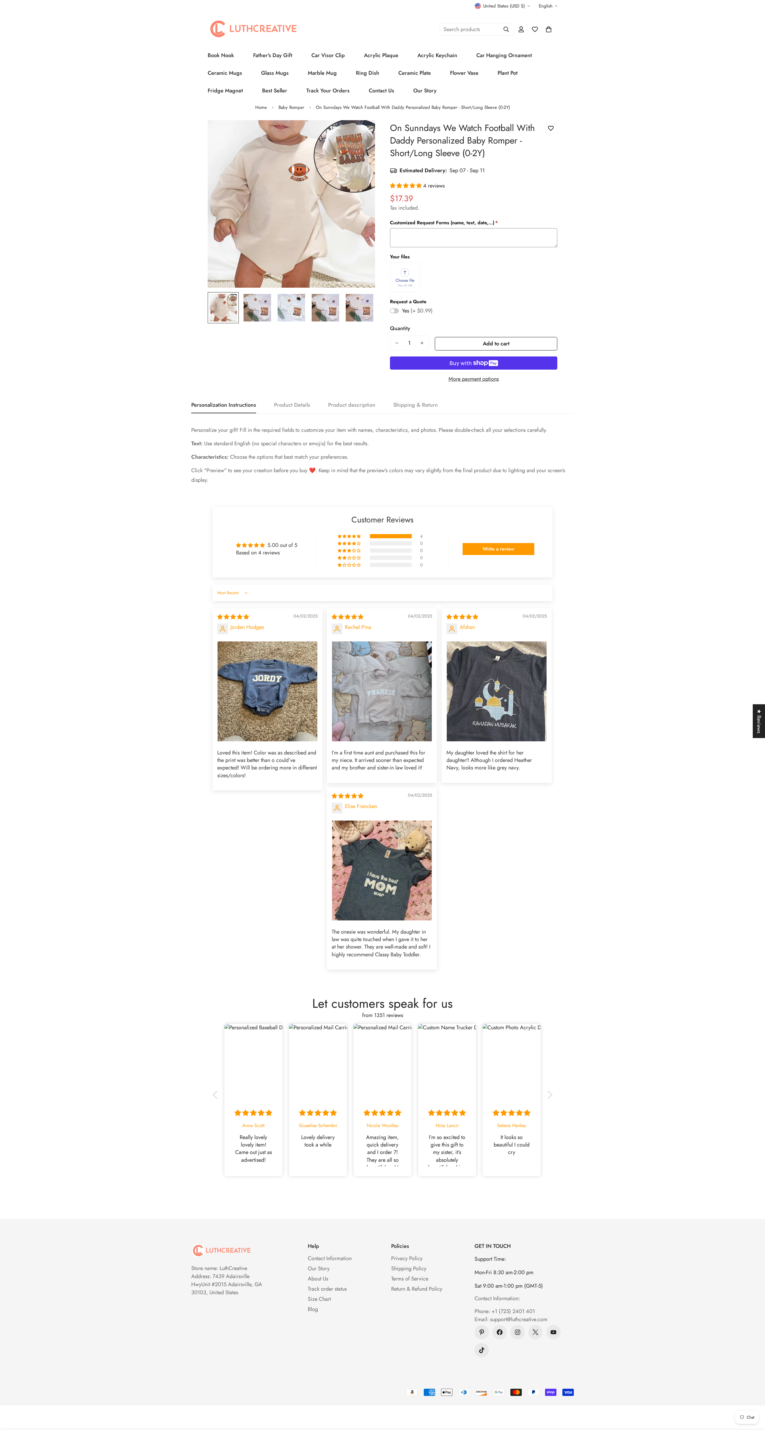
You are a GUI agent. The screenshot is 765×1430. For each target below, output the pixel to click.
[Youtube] (553, 1332)
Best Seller (274, 90)
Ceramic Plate (414, 73)
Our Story (425, 90)
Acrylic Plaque (381, 55)
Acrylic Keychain (437, 55)
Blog (313, 1309)
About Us (318, 1279)
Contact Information (330, 1258)
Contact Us (381, 90)
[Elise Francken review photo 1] (382, 870)
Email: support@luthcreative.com (511, 1319)
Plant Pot (508, 73)
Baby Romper (291, 107)
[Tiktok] (482, 1350)
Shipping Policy (408, 1268)
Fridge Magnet (225, 90)
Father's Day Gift (272, 55)
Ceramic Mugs (225, 73)
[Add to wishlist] (550, 128)
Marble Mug (322, 73)
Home (261, 107)
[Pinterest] (482, 1332)
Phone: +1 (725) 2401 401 (505, 1311)
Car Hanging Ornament (504, 55)
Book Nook (221, 55)
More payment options (474, 379)
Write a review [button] (498, 548)
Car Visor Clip (328, 55)
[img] (233, 617)
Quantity (400, 328)
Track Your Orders (328, 90)
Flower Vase (464, 73)
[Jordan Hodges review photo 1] (267, 691)
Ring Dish (367, 73)
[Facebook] (499, 1332)
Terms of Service (409, 1279)
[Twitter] (535, 1332)
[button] (549, 29)
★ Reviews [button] (759, 721)
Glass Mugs (275, 73)
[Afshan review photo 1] (496, 691)
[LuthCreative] (252, 29)
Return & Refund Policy (416, 1289)
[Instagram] (517, 1332)
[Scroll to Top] (753, 1397)
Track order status (327, 1289)
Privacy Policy (407, 1258)
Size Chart (319, 1299)
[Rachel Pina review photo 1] (382, 691)
